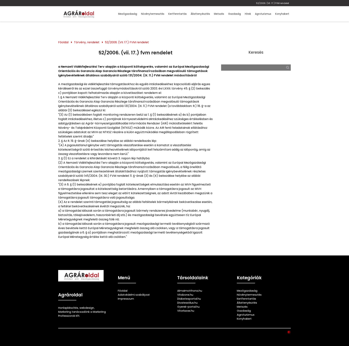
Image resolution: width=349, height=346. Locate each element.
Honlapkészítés (68, 308)
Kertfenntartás (177, 14)
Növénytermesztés (152, 14)
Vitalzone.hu (185, 295)
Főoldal (63, 42)
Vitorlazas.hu (185, 311)
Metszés (219, 14)
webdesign (86, 308)
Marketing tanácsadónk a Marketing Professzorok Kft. (82, 314)
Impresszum (126, 299)
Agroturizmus (263, 14)
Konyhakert (282, 14)
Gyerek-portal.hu (188, 307)
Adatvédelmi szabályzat (134, 295)
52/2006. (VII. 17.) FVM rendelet (272, 3)
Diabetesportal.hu (189, 299)
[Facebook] (289, 332)
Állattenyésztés (200, 14)
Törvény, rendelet (86, 42)
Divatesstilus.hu (187, 303)
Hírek (248, 14)
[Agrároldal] (78, 14)
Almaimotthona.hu (189, 291)
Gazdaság (234, 14)
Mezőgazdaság (127, 14)
